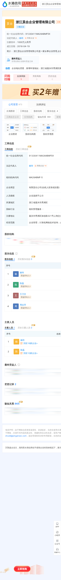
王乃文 (23, 294)
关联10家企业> (30, 353)
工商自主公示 (12, 117)
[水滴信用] (11, 4)
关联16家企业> (30, 343)
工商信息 (24, 111)
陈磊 (22, 283)
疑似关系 (44, 117)
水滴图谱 (10, 111)
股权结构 (38, 111)
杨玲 (21, 38)
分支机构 (28, 117)
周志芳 (23, 304)
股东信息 (52, 111)
